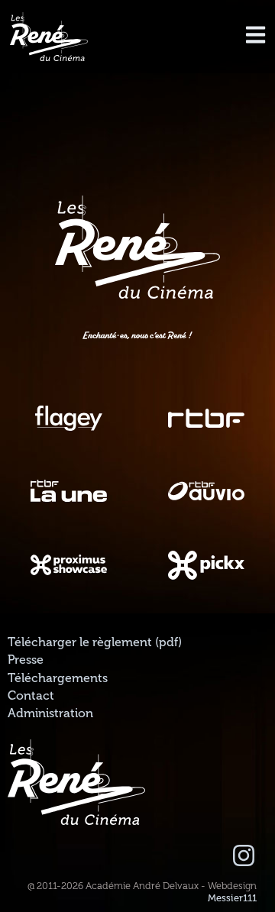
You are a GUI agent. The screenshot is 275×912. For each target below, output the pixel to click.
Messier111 (232, 898)
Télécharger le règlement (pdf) (95, 642)
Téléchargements (58, 678)
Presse (26, 660)
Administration (50, 713)
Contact (31, 696)
